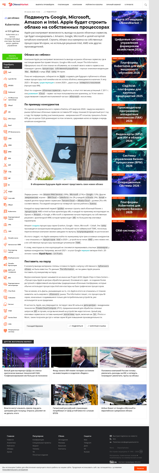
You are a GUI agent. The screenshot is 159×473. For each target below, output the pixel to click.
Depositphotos (123, 448)
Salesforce (64, 197)
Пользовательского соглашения (15, 469)
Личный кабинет (113, 4)
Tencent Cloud (68, 200)
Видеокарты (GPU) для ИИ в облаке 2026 (129, 137)
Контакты (62, 449)
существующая (46, 82)
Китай (101, 197)
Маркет (36, 446)
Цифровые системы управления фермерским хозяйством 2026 (129, 44)
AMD (90, 239)
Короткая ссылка (98, 326)
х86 (74, 217)
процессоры (48, 68)
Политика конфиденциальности (126, 442)
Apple (62, 76)
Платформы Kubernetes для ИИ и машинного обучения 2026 (129, 67)
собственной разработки (66, 68)
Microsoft (74, 194)
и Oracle (89, 197)
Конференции (38, 440)
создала (35, 225)
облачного (54, 294)
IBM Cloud (52, 197)
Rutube (87, 452)
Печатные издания (40, 455)
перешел (85, 250)
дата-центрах (90, 305)
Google (89, 194)
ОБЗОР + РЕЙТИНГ (118, 35)
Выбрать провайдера (45, 4)
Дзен (86, 446)
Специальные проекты (42, 443)
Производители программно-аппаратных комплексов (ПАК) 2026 (129, 114)
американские (31, 197)
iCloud (42, 93)
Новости (10, 440)
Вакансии (62, 446)
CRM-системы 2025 (129, 230)
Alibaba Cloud (84, 200)
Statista (93, 203)
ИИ (35, 311)
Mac (27, 71)
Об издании (63, 440)
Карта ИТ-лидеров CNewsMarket (129, 21)
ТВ (34, 452)
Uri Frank (58, 253)
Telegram (87, 443)
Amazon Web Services (53, 194)
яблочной (74, 96)
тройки (60, 208)
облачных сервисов (51, 90)
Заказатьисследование (12, 57)
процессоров (31, 211)
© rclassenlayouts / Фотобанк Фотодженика (93, 179)
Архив (9, 452)
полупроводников (85, 231)
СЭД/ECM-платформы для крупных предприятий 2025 (129, 91)
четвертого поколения (90, 82)
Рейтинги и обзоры (94, 4)
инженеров (102, 247)
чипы (53, 71)
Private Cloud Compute (46, 308)
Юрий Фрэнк (45, 253)
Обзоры (10, 449)
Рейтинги (11, 446)
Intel (58, 239)
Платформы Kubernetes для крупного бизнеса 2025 (129, 207)
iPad (48, 71)
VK (85, 449)
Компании (77, 4)
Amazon (37, 214)
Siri (94, 314)
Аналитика (11, 443)
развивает (33, 93)
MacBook (34, 71)
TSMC (78, 242)
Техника (36, 449)
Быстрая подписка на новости (125, 436)
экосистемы (69, 314)
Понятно (140, 468)
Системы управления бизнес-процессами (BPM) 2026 (129, 160)
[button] (145, 4)
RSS (114, 439)
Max (85, 440)
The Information (67, 269)
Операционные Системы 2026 (129, 183)
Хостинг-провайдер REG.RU (129, 462)
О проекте (129, 4)
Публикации (63, 4)
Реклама (61, 443)
